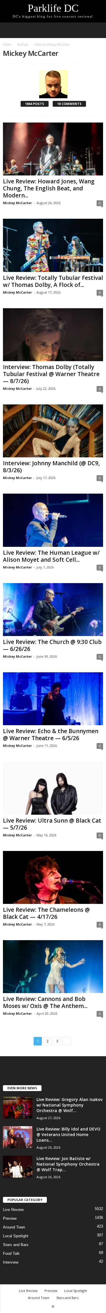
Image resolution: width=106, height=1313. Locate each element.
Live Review (13, 1209)
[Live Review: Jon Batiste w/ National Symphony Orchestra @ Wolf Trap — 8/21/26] (17, 1167)
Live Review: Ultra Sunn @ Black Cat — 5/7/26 (52, 824)
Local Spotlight (15, 1236)
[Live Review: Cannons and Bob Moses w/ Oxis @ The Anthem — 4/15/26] (53, 966)
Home (7, 44)
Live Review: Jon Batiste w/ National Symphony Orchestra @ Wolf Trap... (68, 1164)
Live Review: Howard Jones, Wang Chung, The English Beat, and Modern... (49, 188)
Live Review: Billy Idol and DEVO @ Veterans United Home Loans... (68, 1134)
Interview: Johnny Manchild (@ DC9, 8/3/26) (51, 466)
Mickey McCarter (17, 203)
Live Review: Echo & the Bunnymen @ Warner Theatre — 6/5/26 (50, 734)
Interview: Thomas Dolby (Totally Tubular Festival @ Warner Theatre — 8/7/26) (51, 374)
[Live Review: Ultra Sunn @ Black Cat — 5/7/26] (53, 787)
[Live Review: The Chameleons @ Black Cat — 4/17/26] (53, 877)
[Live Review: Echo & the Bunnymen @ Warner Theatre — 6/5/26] (53, 698)
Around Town (14, 1227)
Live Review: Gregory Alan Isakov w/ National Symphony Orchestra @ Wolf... (69, 1105)
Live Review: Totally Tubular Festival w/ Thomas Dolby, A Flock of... (53, 281)
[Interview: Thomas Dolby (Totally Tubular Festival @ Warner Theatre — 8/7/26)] (53, 334)
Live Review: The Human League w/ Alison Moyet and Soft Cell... (51, 556)
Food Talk (11, 1253)
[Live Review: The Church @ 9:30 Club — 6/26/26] (53, 609)
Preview (9, 1218)
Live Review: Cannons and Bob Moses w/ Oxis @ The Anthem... (45, 1002)
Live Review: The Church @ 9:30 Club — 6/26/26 (52, 645)
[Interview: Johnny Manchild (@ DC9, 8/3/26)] (53, 430)
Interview (10, 1262)
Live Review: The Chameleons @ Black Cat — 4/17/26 (46, 913)
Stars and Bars (16, 1245)
